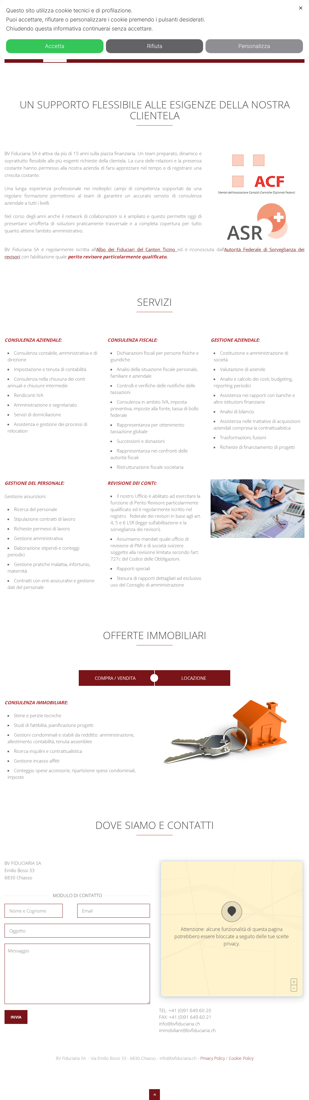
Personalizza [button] (254, 46)
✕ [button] (300, 8)
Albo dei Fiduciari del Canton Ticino (135, 249)
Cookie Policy (241, 1058)
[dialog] (154, 29)
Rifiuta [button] (154, 46)
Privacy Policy (212, 1058)
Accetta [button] (54, 46)
